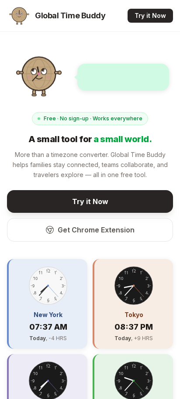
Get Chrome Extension (96, 229)
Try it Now (150, 15)
